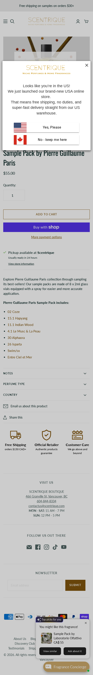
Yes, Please (52, 127)
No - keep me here (52, 140)
